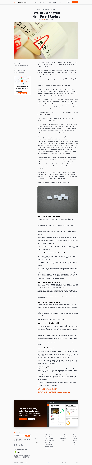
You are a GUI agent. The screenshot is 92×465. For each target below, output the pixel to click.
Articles (59, 2)
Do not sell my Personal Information (55, 462)
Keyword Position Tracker (49, 440)
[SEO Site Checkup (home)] (20, 2)
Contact (36, 449)
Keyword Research (48, 442)
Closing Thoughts (17, 73)
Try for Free (75, 2)
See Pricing (31, 419)
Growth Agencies (63, 438)
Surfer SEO (75, 444)
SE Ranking (75, 440)
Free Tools (49, 2)
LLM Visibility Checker (49, 444)
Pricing (54, 2)
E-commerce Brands (63, 436)
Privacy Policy (70, 462)
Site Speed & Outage (49, 446)
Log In (69, 2)
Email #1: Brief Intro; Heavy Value (20, 63)
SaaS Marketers (62, 440)
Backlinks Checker (48, 436)
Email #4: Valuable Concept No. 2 (20, 68)
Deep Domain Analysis (49, 438)
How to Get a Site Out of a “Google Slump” (47, 391)
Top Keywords (48, 450)
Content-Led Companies (64, 434)
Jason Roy (43, 19)
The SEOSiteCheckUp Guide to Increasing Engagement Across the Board (53, 392)
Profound (75, 438)
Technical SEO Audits (49, 448)
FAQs (36, 446)
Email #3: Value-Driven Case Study (20, 67)
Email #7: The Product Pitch (19, 72)
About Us (36, 444)
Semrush (74, 442)
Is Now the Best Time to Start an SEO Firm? (47, 388)
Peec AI (74, 436)
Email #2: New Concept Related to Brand (22, 65)
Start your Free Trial (22, 93)
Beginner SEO (39, 9)
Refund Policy (76, 462)
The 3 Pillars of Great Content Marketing (46, 389)
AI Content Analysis (48, 434)
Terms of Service (65, 462)
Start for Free (23, 419)
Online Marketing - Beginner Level (49, 9)
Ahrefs (74, 434)
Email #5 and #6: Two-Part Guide (20, 70)
